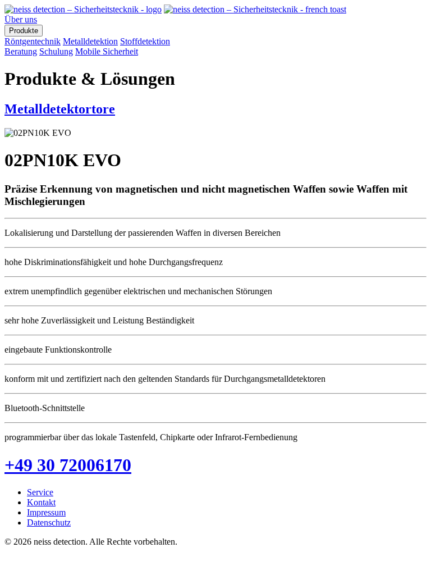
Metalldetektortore (59, 109)
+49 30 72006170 (67, 465)
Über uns (20, 19)
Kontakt (41, 502)
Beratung (20, 51)
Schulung (56, 51)
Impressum (46, 512)
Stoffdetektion (145, 41)
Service (40, 492)
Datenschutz (49, 522)
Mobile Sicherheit (106, 51)
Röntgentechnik (32, 41)
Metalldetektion (90, 41)
